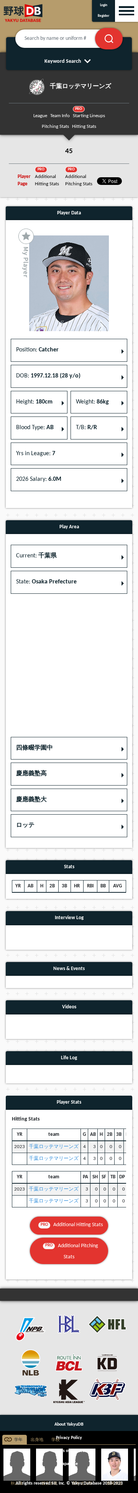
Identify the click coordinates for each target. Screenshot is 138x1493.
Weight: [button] (92, 402)
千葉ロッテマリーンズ (54, 1146)
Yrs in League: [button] (35, 454)
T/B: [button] (86, 428)
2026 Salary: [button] (38, 479)
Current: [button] (36, 556)
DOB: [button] (48, 376)
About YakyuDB (69, 1424)
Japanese (69, 1464)
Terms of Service (69, 1451)
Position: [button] (37, 350)
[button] (69, 748)
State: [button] (46, 582)
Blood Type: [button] (35, 428)
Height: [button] (34, 402)
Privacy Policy (69, 1438)
